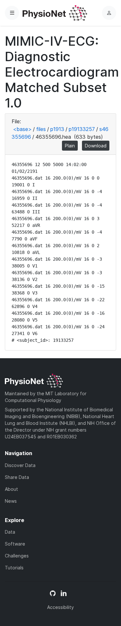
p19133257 (82, 129)
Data (10, 532)
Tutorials (14, 567)
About (11, 489)
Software (15, 544)
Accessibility (60, 607)
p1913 (57, 129)
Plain (70, 145)
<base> (22, 129)
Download (95, 145)
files (41, 129)
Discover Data (20, 465)
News (11, 501)
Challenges (17, 555)
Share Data (17, 477)
